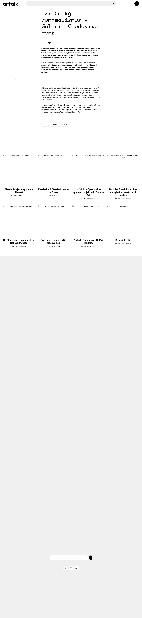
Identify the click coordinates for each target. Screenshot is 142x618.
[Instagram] (71, 568)
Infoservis (59, 43)
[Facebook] (65, 568)
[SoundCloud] (76, 568)
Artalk (52, 43)
